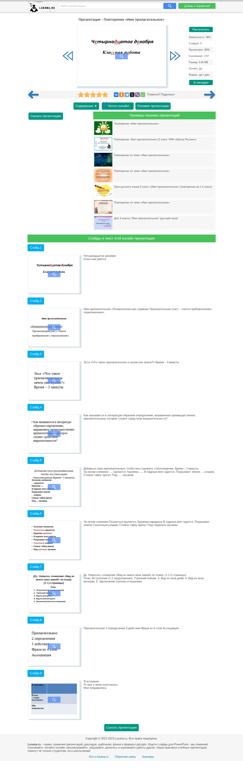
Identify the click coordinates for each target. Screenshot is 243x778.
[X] (132, 94)
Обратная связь (125, 756)
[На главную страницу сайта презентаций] (43, 8)
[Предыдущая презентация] (34, 94)
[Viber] (137, 94)
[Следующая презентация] (210, 94)
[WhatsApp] (142, 94)
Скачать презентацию (45, 116)
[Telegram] (127, 94)
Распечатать (201, 29)
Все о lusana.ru (98, 756)
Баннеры (148, 756)
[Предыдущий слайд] (68, 56)
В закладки (201, 82)
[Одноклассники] (121, 94)
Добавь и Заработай (197, 5)
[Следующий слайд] (175, 56)
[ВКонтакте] (116, 94)
